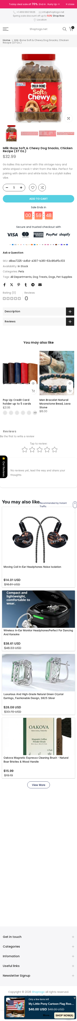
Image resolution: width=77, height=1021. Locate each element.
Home (6, 40)
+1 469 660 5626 (25, 12)
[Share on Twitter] (11, 284)
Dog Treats (40, 277)
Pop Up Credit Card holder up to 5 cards (17, 402)
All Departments (21, 277)
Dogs (52, 277)
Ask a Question (13, 253)
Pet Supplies (64, 277)
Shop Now (58, 15)
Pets (21, 271)
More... (47, 1015)
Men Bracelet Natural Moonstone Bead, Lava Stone (54, 403)
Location (42, 19)
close (70, 4)
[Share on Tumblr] (25, 284)
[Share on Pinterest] (18, 284)
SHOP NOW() (64, 1015)
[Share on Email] (40, 284)
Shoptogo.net (38, 29)
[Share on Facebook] (4, 284)
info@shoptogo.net (53, 12)
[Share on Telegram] (33, 284)
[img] (12, 299)
